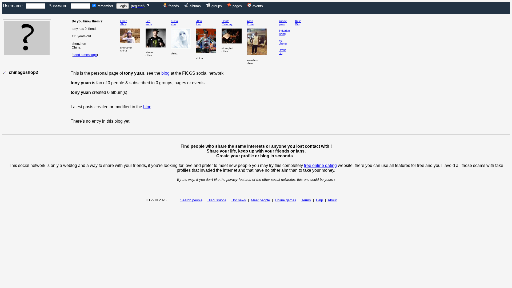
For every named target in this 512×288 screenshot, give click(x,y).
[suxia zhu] (181, 47)
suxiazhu (174, 22)
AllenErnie (250, 22)
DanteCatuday (227, 22)
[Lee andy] (156, 46)
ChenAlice (123, 22)
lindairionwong (284, 32)
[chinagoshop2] (27, 55)
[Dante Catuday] (232, 42)
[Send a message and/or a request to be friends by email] (4, 73)
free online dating (320, 165)
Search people (191, 200)
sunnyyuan (283, 22)
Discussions (216, 200)
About (332, 200)
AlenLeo (199, 22)
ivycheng (283, 42)
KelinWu (298, 22)
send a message (85, 55)
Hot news (238, 200)
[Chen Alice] (130, 41)
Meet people (260, 200)
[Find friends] (165, 5)
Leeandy (149, 22)
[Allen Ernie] (257, 53)
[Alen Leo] (206, 52)
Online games (285, 200)
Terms (306, 200)
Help (319, 200)
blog (165, 73)
